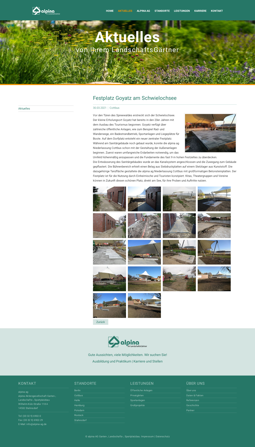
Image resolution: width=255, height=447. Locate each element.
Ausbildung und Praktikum (111, 361)
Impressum (147, 436)
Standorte (162, 10)
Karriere (200, 10)
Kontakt (217, 10)
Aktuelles (125, 10)
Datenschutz (163, 436)
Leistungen (182, 10)
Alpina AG (39, 11)
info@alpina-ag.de (36, 424)
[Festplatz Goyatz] (210, 133)
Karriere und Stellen (148, 361)
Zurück (100, 322)
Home (109, 10)
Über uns (195, 383)
